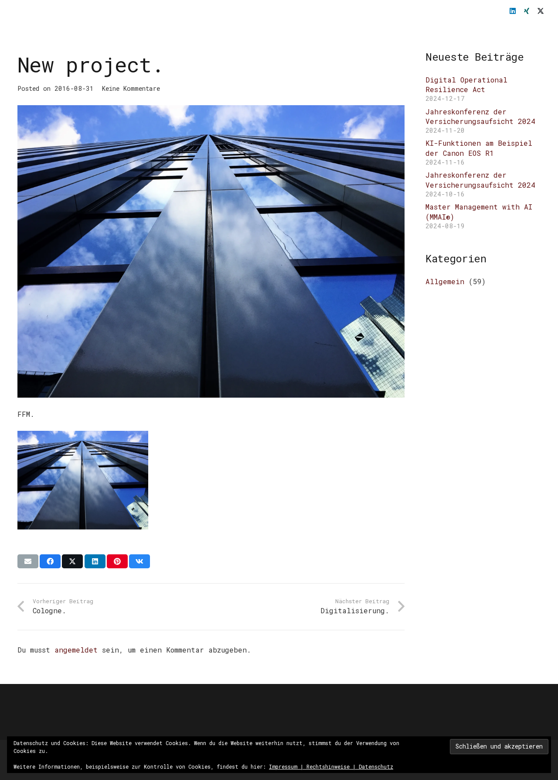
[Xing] (527, 11)
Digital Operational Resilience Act (466, 84)
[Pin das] (117, 561)
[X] (541, 11)
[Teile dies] (50, 561)
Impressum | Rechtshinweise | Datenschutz (331, 766)
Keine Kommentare (131, 88)
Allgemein (444, 281)
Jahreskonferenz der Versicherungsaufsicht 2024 (480, 116)
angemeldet (76, 649)
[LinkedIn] (513, 11)
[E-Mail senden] (27, 561)
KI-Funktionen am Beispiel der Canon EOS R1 (478, 147)
